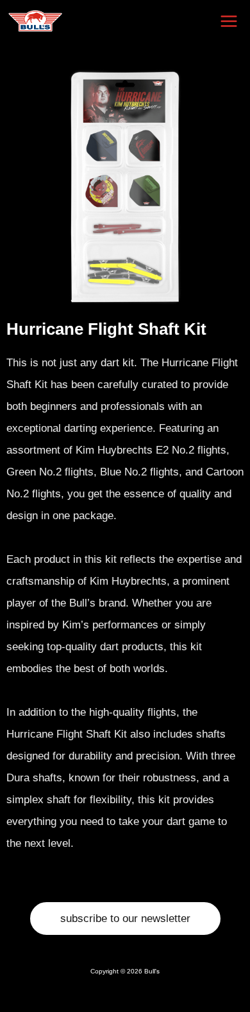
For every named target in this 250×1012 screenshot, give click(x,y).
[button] (125, 918)
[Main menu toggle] (229, 21)
